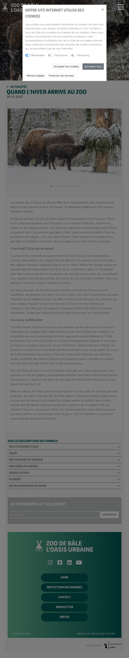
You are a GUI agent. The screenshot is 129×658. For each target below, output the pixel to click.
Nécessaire (38, 55)
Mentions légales (36, 75)
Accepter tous (93, 66)
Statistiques (61, 55)
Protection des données (61, 75)
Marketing (83, 55)
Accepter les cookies (66, 66)
